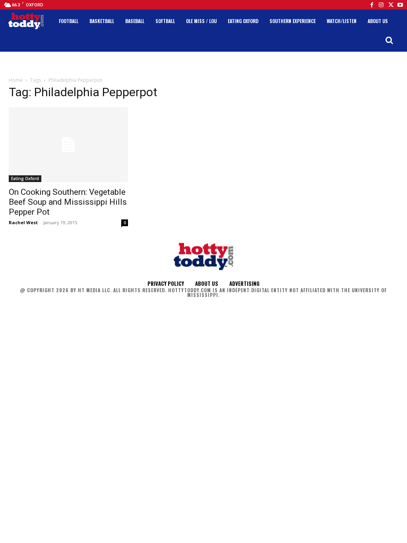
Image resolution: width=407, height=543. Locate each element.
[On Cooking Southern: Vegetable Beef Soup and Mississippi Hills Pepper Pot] (68, 144)
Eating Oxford (25, 178)
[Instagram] (381, 5)
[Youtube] (400, 5)
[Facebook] (371, 5)
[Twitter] (390, 5)
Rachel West (23, 222)
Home (16, 80)
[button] (389, 40)
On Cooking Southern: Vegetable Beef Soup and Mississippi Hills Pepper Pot (68, 202)
